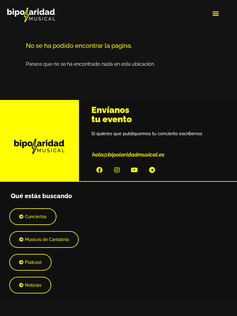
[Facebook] (99, 170)
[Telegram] (152, 170)
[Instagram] (117, 170)
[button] (216, 13)
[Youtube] (135, 170)
